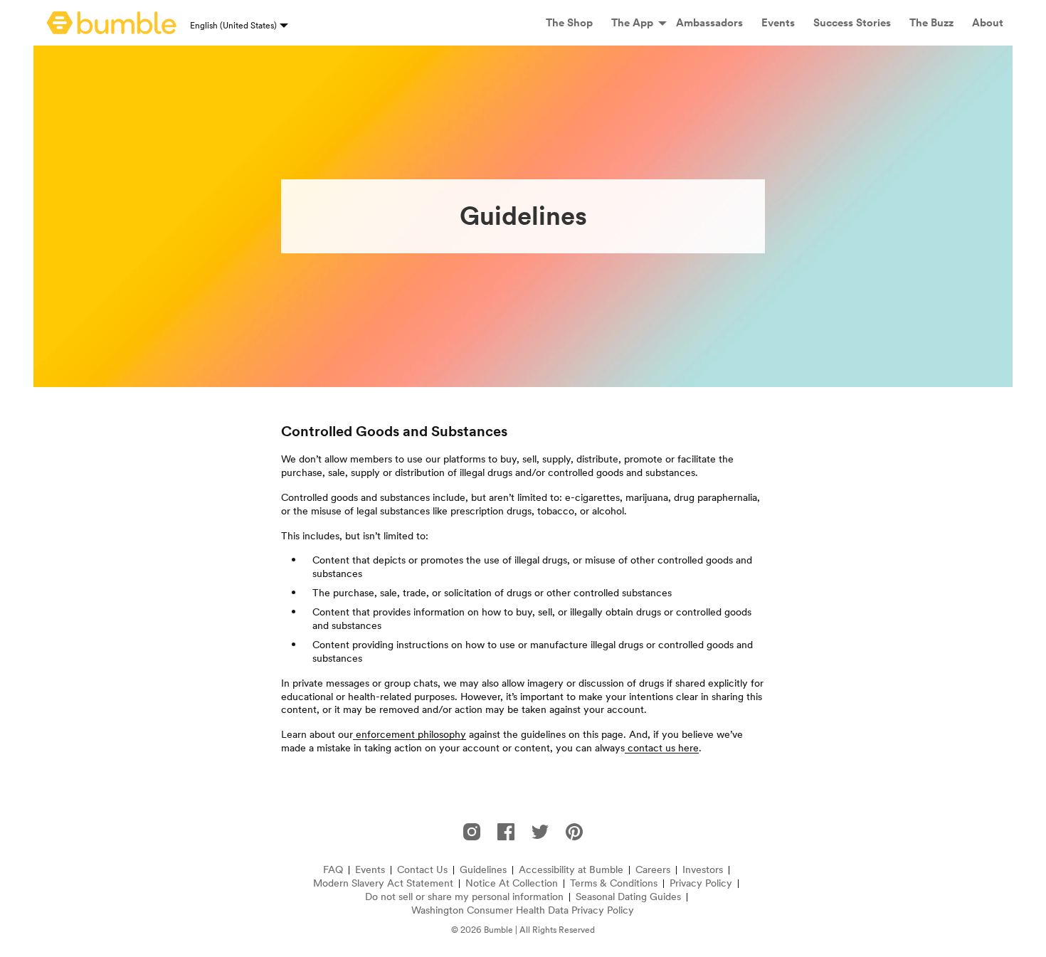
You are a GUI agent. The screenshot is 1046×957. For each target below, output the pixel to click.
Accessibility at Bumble (571, 870)
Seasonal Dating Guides (628, 897)
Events (370, 870)
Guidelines (483, 870)
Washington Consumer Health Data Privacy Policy (522, 910)
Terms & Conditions (613, 883)
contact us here (662, 748)
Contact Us (422, 870)
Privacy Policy (701, 883)
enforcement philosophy (409, 734)
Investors (702, 870)
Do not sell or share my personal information (464, 897)
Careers (652, 870)
